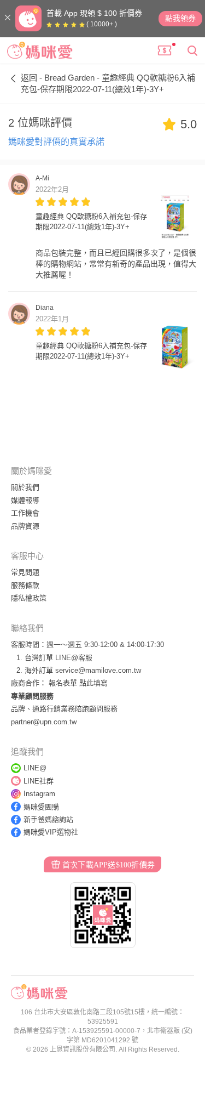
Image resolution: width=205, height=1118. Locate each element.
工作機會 (25, 513)
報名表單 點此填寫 (78, 683)
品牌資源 (25, 526)
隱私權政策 (28, 598)
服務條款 (25, 585)
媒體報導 (25, 500)
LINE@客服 (73, 658)
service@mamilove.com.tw (98, 670)
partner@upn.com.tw (44, 722)
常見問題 (25, 572)
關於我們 (25, 487)
